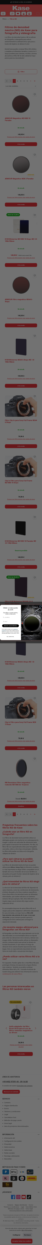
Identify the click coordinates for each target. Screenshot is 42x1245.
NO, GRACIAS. (10, 636)
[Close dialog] (40, 606)
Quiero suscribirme (10, 625)
